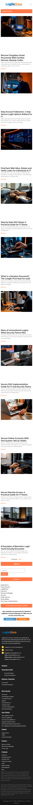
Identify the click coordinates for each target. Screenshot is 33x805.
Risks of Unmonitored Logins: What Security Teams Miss (15, 331)
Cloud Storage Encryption (8, 696)
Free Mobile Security (6, 698)
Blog (3, 769)
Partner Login (5, 748)
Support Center (5, 733)
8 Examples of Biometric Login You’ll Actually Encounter (15, 547)
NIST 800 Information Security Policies (11, 723)
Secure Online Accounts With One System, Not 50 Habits (15, 439)
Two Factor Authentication (9, 601)
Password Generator (7, 737)
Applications (5, 585)
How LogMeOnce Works (7, 715)
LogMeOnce (4, 589)
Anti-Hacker (4, 694)
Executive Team (5, 759)
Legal (3, 763)
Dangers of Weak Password (8, 721)
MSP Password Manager (8, 746)
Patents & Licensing (6, 761)
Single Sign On (5, 597)
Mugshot (4, 700)
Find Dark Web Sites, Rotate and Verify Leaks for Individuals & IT (16, 169)
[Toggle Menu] (30, 4)
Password (4, 591)
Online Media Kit (5, 767)
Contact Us (4, 755)
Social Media (5, 599)
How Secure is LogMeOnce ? (8, 719)
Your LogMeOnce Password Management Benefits (14, 726)
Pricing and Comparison (10, 675)
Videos (3, 735)
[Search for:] (13, 570)
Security (3, 595)
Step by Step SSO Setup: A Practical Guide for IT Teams (14, 223)
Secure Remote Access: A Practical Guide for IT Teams (14, 493)
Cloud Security (5, 587)
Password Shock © (6, 702)
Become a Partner (6, 744)
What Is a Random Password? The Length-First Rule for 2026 (15, 277)
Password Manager (7, 593)
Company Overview (6, 757)
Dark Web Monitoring (7, 709)
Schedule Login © (6, 705)
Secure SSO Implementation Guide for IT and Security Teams (16, 385)
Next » (20, 559)
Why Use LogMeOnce (7, 717)
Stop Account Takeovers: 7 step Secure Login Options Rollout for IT (16, 114)
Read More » (4, 68)
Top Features (5, 682)
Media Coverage (5, 765)
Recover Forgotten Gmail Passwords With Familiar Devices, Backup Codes (13, 57)
